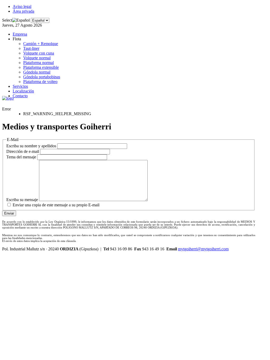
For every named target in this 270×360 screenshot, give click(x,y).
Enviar (9, 213)
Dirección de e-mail (22, 151)
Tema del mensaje (21, 157)
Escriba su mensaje (22, 199)
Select (7, 20)
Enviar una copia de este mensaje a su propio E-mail (56, 205)
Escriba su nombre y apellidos (31, 146)
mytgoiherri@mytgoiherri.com (203, 249)
